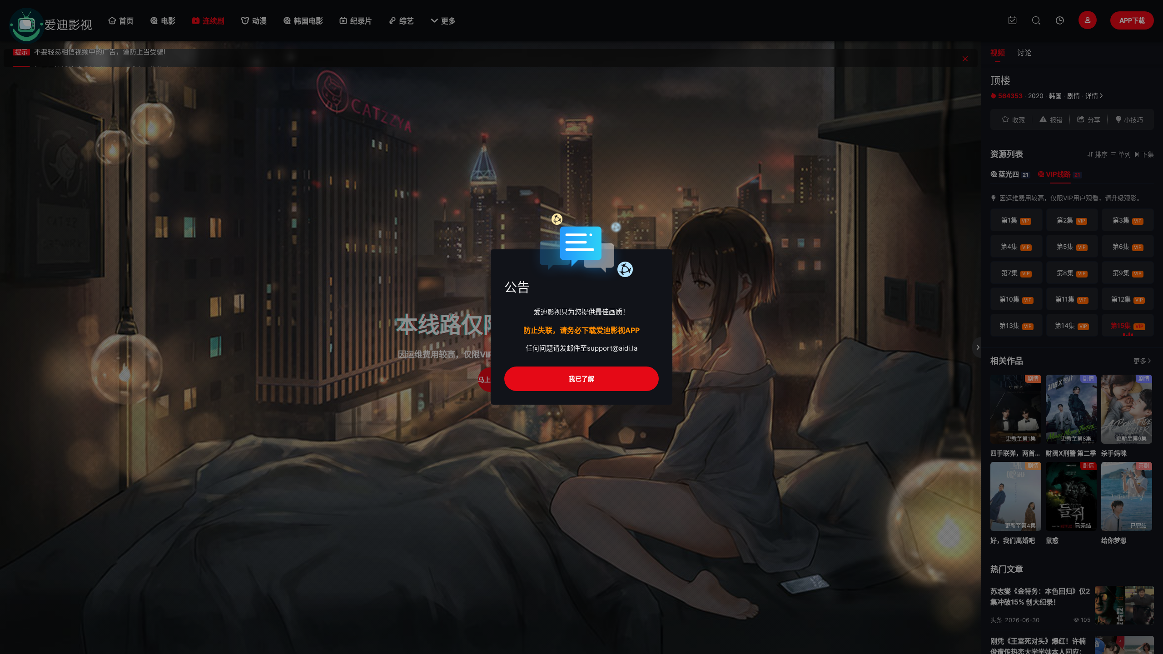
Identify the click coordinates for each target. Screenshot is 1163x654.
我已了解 (581, 378)
